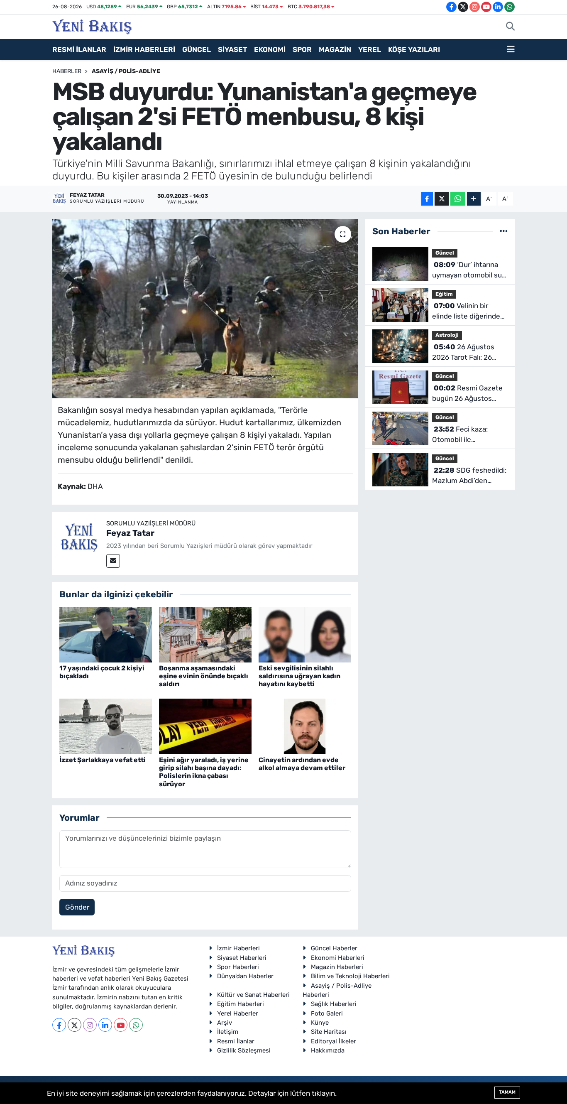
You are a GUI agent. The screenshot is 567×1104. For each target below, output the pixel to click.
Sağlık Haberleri (334, 1004)
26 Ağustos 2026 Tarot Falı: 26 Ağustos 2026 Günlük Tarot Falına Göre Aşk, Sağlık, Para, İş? (467, 353)
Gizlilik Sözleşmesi (244, 1050)
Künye (320, 1022)
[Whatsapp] (136, 1025)
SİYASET (232, 49)
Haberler (66, 71)
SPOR (302, 49)
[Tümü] (504, 231)
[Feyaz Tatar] (79, 538)
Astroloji (447, 335)
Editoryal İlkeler (333, 1041)
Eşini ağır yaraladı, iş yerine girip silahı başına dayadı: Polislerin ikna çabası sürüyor (204, 772)
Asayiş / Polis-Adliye (126, 71)
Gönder (77, 907)
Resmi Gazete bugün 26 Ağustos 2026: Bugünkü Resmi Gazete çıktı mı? (467, 394)
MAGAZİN (335, 49)
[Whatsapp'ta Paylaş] (457, 199)
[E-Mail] (113, 561)
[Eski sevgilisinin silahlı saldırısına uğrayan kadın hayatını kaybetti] (305, 634)
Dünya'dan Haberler (245, 976)
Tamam (507, 1092)
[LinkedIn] (105, 1025)
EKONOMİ (270, 49)
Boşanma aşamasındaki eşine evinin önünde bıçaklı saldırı (203, 676)
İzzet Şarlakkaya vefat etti (102, 760)
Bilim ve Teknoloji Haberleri (350, 976)
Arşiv (224, 1022)
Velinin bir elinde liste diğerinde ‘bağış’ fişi (466, 312)
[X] (74, 1025)
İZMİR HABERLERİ (144, 49)
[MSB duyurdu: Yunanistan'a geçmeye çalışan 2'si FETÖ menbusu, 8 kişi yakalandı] (205, 308)
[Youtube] (120, 1025)
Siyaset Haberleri (241, 958)
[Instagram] (90, 1025)
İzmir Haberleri (238, 948)
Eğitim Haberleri (240, 1004)
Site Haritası (329, 1031)
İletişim (227, 1031)
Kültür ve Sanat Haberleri (253, 995)
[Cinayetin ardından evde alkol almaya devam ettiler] (305, 725)
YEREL (369, 49)
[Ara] (510, 27)
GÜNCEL (196, 49)
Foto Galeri (327, 1013)
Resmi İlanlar (235, 1041)
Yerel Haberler (237, 1013)
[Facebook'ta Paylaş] (427, 199)
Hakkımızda (328, 1050)
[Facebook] (59, 1025)
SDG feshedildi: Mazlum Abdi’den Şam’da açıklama (469, 476)
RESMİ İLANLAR (79, 49)
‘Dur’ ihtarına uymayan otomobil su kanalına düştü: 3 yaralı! (469, 270)
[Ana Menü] (511, 49)
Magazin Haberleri (337, 967)
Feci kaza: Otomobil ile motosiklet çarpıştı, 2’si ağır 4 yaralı (469, 435)
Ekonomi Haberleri (337, 958)
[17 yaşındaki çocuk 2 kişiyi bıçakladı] (105, 634)
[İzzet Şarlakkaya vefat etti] (105, 725)
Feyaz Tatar (130, 533)
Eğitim (444, 294)
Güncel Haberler (334, 948)
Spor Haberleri (238, 967)
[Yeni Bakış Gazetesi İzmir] (92, 25)
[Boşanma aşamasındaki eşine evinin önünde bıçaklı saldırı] (205, 634)
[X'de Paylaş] (442, 199)
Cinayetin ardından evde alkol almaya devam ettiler (302, 764)
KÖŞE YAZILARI (414, 49)
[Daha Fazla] (474, 199)
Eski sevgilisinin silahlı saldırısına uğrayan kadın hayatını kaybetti (299, 676)
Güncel (444, 253)
